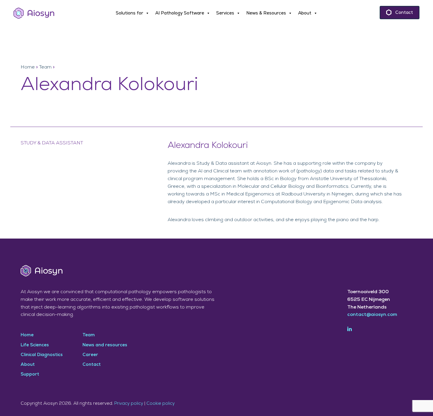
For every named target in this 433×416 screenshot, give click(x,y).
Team (45, 67)
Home (28, 67)
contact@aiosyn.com (372, 314)
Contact (404, 12)
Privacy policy (128, 403)
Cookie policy (160, 403)
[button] (132, 13)
